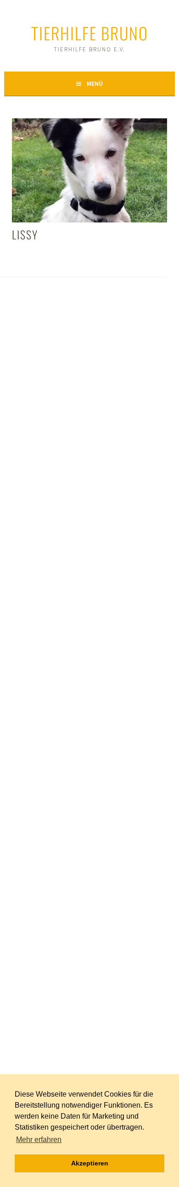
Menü (95, 83)
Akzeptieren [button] (89, 1163)
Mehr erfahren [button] (39, 1139)
